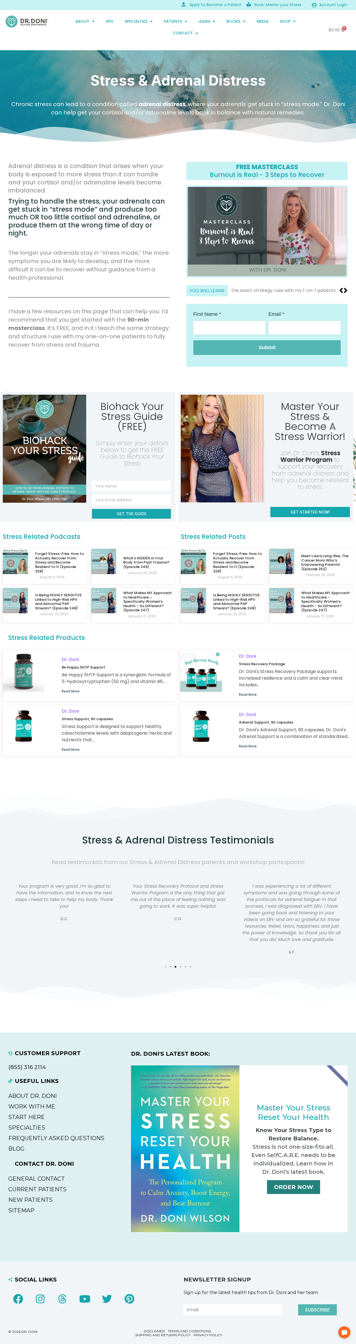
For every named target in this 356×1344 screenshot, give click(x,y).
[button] (345, 290)
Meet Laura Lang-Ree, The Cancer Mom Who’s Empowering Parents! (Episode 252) (324, 562)
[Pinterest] (129, 1299)
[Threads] (62, 1299)
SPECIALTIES (136, 21)
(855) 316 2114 (27, 1067)
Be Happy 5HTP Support (83, 667)
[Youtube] (85, 1299)
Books (233, 21)
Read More (71, 691)
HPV (109, 21)
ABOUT (82, 21)
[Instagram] (40, 1299)
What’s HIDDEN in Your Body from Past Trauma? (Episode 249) (146, 562)
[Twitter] (107, 1299)
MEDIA (263, 21)
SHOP (285, 21)
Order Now (293, 1187)
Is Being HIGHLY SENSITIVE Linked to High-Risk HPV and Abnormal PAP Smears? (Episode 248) (58, 601)
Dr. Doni (70, 659)
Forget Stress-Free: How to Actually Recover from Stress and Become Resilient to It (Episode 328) (59, 562)
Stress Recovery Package (262, 664)
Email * (276, 314)
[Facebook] (18, 1299)
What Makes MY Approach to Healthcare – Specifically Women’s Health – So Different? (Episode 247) (147, 601)
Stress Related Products (46, 637)
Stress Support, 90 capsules (87, 719)
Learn (204, 21)
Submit (267, 347)
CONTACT (183, 33)
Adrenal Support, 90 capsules (266, 722)
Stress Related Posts (213, 536)
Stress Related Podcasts (41, 536)
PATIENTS (173, 21)
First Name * (207, 314)
